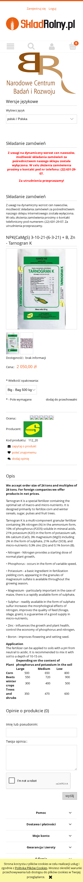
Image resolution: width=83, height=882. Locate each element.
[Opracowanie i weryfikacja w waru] (41, 73)
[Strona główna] (41, 23)
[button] (10, 46)
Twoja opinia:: (16, 741)
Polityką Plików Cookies (31, 868)
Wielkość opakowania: (22, 380)
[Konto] (52, 46)
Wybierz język (15, 110)
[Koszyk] (72, 46)
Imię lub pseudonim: (22, 724)
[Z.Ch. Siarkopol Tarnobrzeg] (33, 429)
